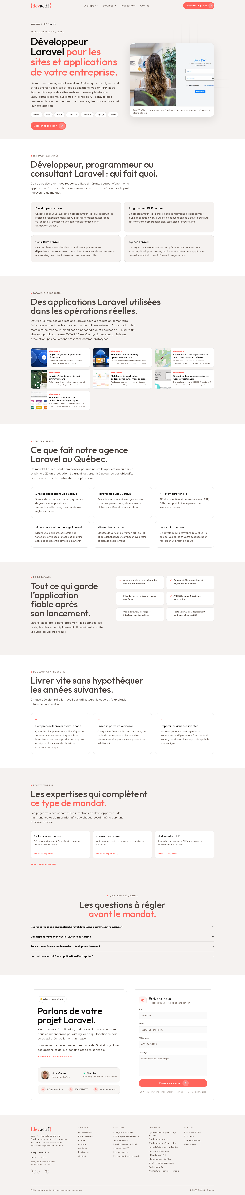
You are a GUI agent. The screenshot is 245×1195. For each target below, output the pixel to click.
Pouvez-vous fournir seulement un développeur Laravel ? (65, 946)
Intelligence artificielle (123, 1132)
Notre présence (85, 1136)
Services (108, 5)
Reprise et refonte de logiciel (126, 1156)
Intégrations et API (157, 1155)
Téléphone (144, 1038)
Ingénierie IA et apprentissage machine (162, 1133)
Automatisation (120, 1140)
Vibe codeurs (190, 1144)
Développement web (158, 1139)
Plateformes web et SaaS (125, 1144)
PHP (45, 24)
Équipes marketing (192, 1140)
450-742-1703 (81, 1089)
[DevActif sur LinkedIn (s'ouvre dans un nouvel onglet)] (33, 1171)
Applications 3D (156, 1167)
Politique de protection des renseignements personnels (56, 1190)
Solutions (120, 1128)
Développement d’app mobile (163, 1143)
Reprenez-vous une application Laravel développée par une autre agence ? (76, 926)
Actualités (82, 1144)
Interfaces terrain (121, 1152)
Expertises (35, 24)
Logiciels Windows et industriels (163, 1147)
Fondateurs (189, 1136)
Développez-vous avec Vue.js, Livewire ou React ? (61, 936)
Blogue (81, 1140)
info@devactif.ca (55, 1089)
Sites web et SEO (121, 1148)
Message (143, 1052)
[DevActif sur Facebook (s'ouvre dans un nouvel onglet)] (39, 1171)
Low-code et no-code (159, 1151)
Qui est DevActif (85, 1132)
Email (141, 1024)
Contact (145, 5)
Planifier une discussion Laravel (55, 1056)
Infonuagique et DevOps (160, 1159)
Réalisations (128, 5)
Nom (141, 1009)
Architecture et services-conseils (164, 1171)
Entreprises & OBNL (193, 1132)
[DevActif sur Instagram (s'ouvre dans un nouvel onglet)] (46, 1171)
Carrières (82, 1148)
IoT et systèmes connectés (161, 1163)
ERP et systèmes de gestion (126, 1136)
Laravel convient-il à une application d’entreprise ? (62, 956)
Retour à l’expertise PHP (43, 864)
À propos (90, 5)
